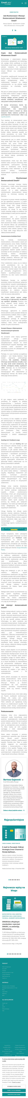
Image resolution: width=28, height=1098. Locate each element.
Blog (3, 989)
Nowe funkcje (16, 843)
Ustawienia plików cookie (14, 1086)
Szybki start (4, 1003)
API (3, 1005)
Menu (26, 3)
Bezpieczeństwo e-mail (7, 972)
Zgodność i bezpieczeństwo (17, 918)
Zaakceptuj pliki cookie (14, 1094)
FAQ (3, 1010)
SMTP (3, 1007)
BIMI (3, 995)
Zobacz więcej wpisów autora (12, 810)
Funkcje (4, 970)
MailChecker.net (6, 976)
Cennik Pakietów (6, 974)
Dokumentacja (5, 1009)
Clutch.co (4, 978)
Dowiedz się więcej (16, 1082)
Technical (5, 918)
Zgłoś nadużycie (20, 1053)
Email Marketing (17, 914)
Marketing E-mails (7, 916)
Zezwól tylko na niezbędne (14, 1090)
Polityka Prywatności (20, 1045)
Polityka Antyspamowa (20, 1047)
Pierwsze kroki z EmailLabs (8, 986)
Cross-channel (6, 843)
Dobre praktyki (14, 12)
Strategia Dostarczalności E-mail (9, 988)
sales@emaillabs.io (21, 1056)
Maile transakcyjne (6, 967)
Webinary (4, 993)
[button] (9, 879)
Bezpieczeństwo (7, 914)
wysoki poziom (5, 117)
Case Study (4, 991)
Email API (4, 968)
